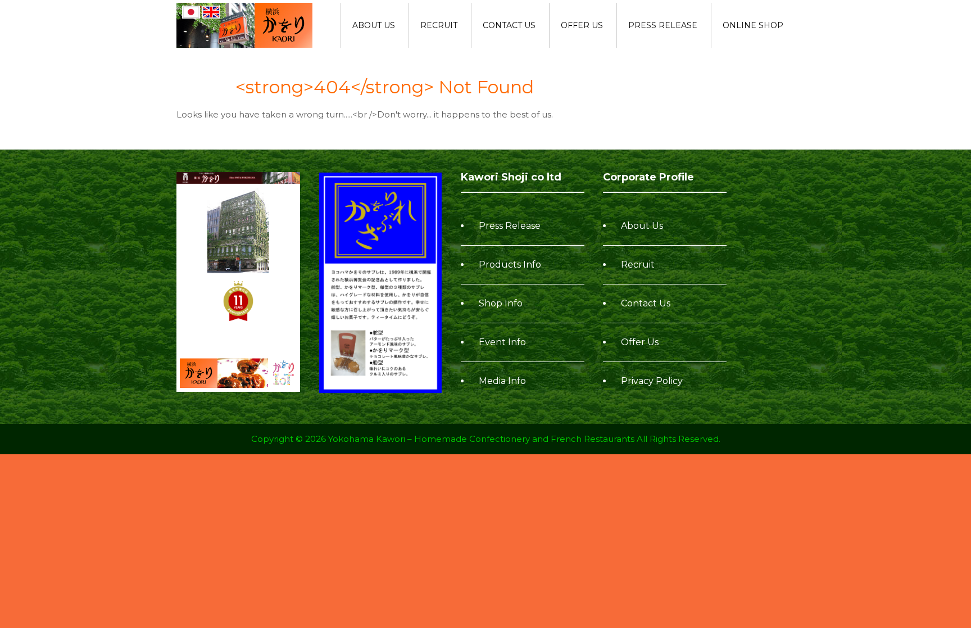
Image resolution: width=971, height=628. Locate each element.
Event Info (502, 342)
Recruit (438, 25)
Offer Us (582, 25)
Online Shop (753, 25)
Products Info (510, 264)
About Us (373, 25)
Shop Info (501, 303)
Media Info (502, 381)
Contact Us (509, 25)
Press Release (662, 25)
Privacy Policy (652, 381)
